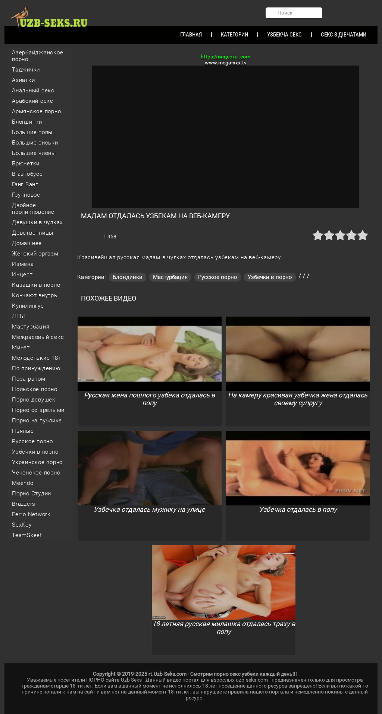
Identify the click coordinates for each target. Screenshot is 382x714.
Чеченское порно (36, 472)
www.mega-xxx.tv (226, 63)
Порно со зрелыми (38, 410)
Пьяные (23, 431)
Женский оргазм (35, 253)
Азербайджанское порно (37, 56)
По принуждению (36, 368)
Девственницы (32, 232)
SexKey (22, 524)
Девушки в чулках (37, 222)
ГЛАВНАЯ (191, 34)
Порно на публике (37, 420)
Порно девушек (34, 399)
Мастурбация (30, 326)
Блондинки (27, 121)
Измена (23, 264)
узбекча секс (284, 34)
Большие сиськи (35, 142)
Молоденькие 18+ (36, 358)
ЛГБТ (19, 316)
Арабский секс (32, 101)
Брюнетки (26, 163)
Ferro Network (31, 514)
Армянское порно (36, 111)
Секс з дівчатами (343, 34)
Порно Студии (31, 493)
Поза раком (29, 378)
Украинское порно (37, 462)
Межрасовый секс (38, 337)
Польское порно (34, 389)
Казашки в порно (36, 285)
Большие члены (34, 153)
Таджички (26, 69)
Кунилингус (28, 305)
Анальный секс (33, 90)
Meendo (23, 483)
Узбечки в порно (35, 451)
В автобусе (27, 174)
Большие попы (32, 132)
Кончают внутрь (34, 295)
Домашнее (27, 243)
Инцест (22, 274)
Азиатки (23, 80)
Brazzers (23, 504)
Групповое (26, 194)
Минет (21, 347)
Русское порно (32, 441)
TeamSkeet (27, 535)
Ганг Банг (25, 184)
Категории (234, 34)
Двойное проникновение (33, 208)
